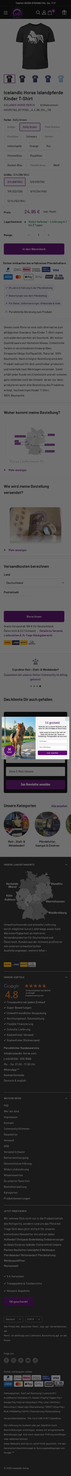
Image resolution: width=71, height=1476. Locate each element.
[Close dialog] (67, 718)
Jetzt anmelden (52, 753)
